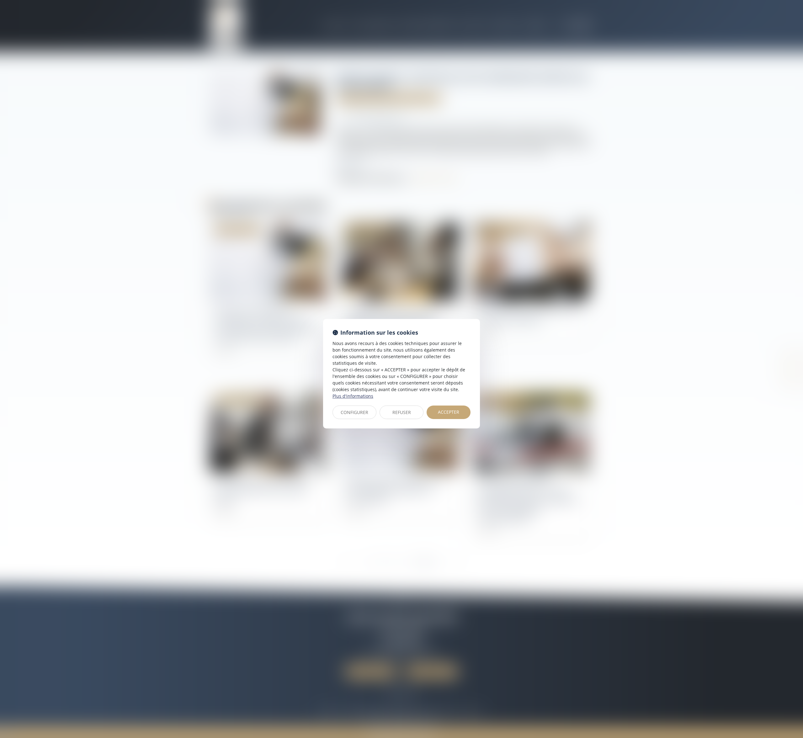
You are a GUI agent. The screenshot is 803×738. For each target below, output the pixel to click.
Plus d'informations (352, 396)
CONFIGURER (354, 412)
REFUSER (401, 412)
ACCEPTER (448, 412)
